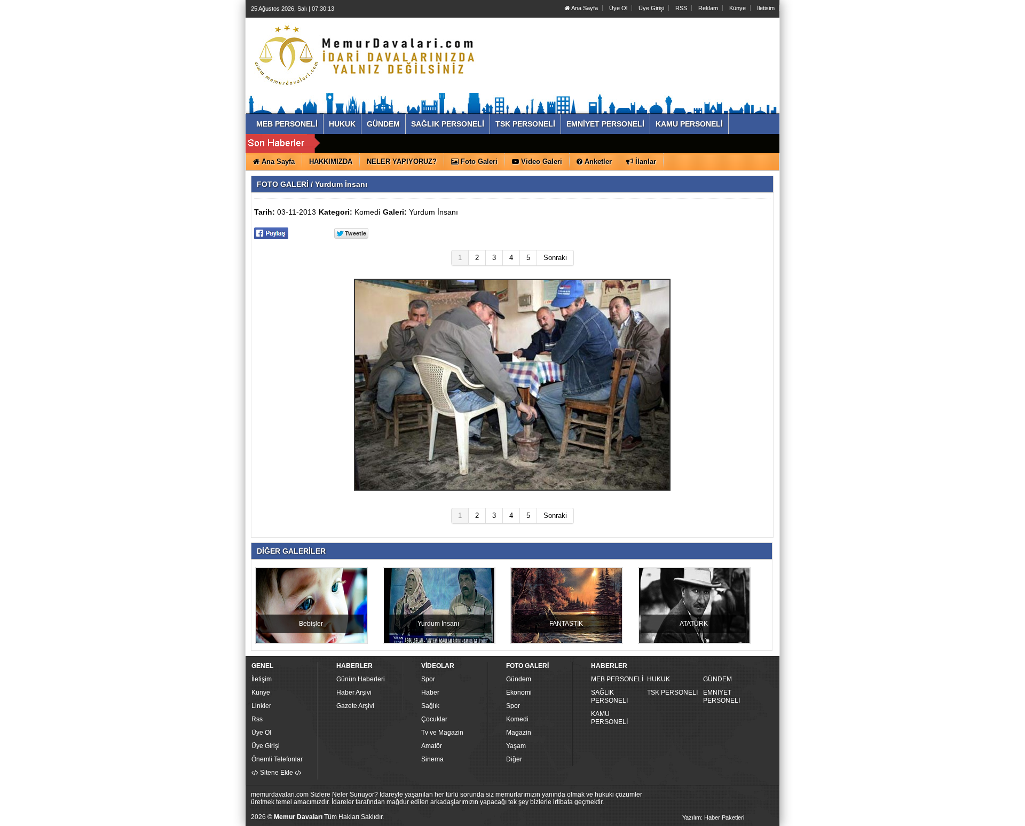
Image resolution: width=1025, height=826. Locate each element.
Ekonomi (519, 692)
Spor (428, 679)
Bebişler (311, 623)
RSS (681, 8)
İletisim (766, 8)
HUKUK (658, 679)
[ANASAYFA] (367, 55)
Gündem (518, 679)
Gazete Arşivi (355, 706)
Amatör (431, 746)
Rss (257, 719)
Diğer (514, 759)
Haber (430, 692)
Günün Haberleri (360, 679)
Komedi (367, 212)
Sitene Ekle (276, 772)
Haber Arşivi (354, 692)
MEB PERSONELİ (617, 679)
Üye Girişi (651, 8)
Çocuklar (434, 719)
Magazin (518, 732)
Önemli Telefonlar (277, 759)
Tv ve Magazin (442, 732)
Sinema (432, 759)
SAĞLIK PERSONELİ (609, 696)
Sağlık (430, 706)
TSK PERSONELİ (672, 692)
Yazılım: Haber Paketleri (713, 817)
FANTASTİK (566, 623)
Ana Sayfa (584, 8)
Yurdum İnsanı (433, 212)
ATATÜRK (694, 623)
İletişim (261, 679)
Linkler (261, 706)
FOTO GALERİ (283, 184)
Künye (737, 8)
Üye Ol (618, 8)
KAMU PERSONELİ (609, 718)
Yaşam (516, 746)
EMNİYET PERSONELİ (721, 696)
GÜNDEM (717, 679)
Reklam (708, 8)
